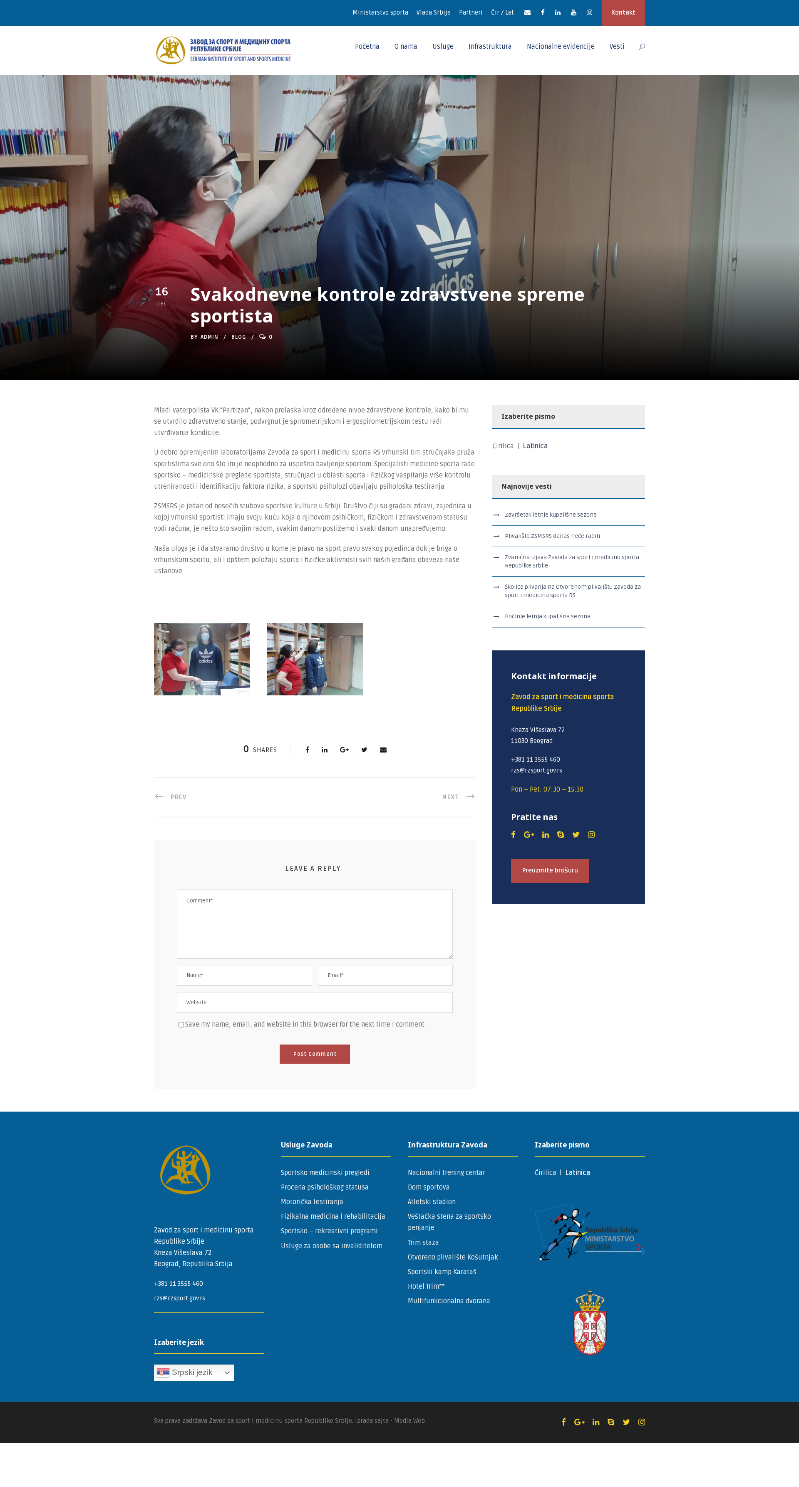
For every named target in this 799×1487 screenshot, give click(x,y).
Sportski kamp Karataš (442, 1272)
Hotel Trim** (426, 1286)
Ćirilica (504, 446)
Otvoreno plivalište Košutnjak (453, 1257)
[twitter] (576, 835)
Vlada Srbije (434, 12)
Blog (238, 337)
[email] (527, 12)
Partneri (471, 12)
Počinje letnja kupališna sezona (548, 616)
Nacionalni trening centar (446, 1173)
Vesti (617, 46)
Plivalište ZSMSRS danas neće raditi (552, 536)
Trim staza (423, 1243)
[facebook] (543, 12)
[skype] (560, 835)
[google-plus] (529, 835)
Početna (367, 46)
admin (209, 337)
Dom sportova (429, 1187)
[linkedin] (558, 12)
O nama (406, 46)
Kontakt (623, 12)
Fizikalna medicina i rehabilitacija (333, 1216)
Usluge (443, 46)
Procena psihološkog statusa (325, 1187)
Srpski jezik (191, 1372)
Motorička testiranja (312, 1202)
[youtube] (573, 12)
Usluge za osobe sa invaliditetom (331, 1246)
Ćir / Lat (502, 12)
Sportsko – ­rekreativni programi (329, 1231)
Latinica (535, 446)
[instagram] (589, 12)
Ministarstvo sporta (380, 12)
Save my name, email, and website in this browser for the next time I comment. (305, 1024)
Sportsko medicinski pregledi (325, 1173)
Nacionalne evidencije (561, 46)
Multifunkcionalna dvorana (449, 1301)
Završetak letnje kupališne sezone (551, 514)
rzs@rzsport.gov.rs (179, 1298)
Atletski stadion (432, 1202)
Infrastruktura (490, 46)
